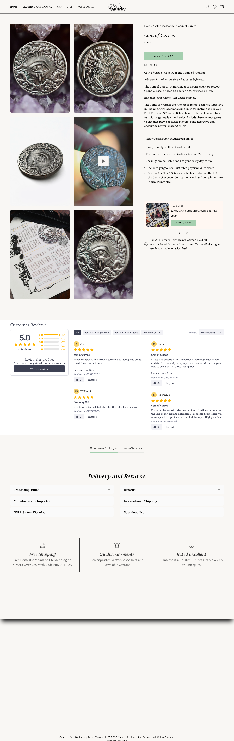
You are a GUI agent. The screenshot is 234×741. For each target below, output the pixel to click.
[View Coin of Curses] (103, 161)
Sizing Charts (64, 673)
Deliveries (61, 679)
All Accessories (165, 25)
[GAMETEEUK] (117, 7)
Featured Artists (66, 692)
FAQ (57, 667)
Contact (60, 655)
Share (154, 65)
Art (12, 661)
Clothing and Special (25, 655)
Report (92, 379)
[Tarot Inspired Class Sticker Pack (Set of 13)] (157, 215)
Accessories (18, 673)
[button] (59, 6)
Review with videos (126, 332)
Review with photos (96, 332)
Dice (13, 667)
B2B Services (63, 711)
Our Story (61, 661)
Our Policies (62, 698)
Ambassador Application (72, 704)
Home (148, 25)
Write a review (39, 368)
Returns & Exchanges (69, 686)
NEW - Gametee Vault (69, 648)
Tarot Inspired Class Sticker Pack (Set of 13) (194, 210)
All (77, 332)
